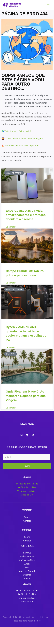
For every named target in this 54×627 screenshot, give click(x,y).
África (27, 578)
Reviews (27, 552)
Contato (27, 520)
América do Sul (27, 556)
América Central (27, 571)
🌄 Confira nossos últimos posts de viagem (22, 138)
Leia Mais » (11, 226)
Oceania (27, 574)
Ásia (27, 567)
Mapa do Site (27, 494)
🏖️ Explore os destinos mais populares (20, 145)
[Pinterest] (33, 435)
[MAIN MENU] (48, 5)
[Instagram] (21, 435)
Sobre (27, 517)
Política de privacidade (27, 483)
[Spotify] (27, 435)
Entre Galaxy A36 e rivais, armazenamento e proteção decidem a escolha (26, 215)
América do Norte (27, 560)
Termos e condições (27, 491)
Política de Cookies (27, 487)
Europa (27, 563)
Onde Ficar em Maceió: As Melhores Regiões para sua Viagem (26, 396)
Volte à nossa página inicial (17, 131)
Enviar (27, 466)
